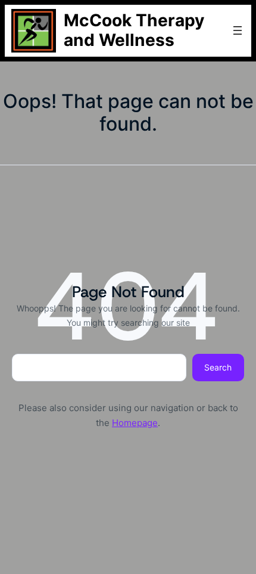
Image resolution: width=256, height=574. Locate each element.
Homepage (135, 422)
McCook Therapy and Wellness (134, 30)
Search (218, 367)
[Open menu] (237, 30)
